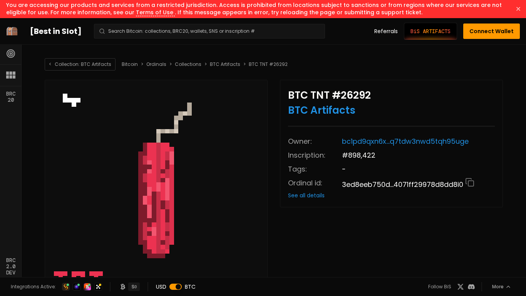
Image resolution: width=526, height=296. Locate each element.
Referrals (386, 31)
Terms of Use (155, 12)
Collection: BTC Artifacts (80, 64)
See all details (306, 195)
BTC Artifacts (225, 64)
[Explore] (11, 53)
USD (161, 286)
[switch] (175, 287)
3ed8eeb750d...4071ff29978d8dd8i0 (403, 184)
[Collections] (11, 75)
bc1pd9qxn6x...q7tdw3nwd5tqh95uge (405, 141)
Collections (188, 64)
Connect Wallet (491, 31)
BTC (190, 286)
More (498, 286)
